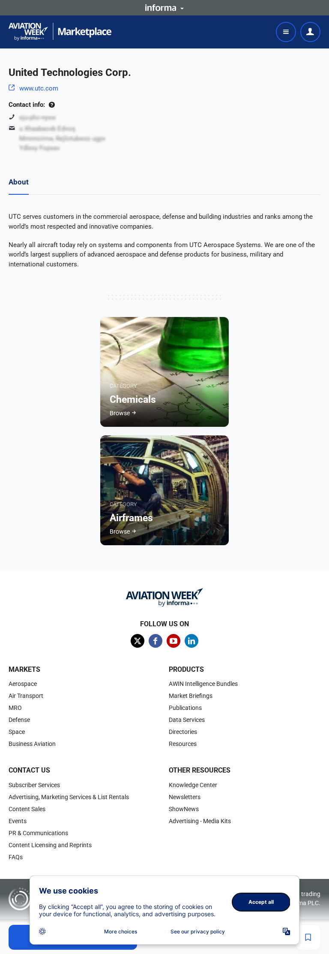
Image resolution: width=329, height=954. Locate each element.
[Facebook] (155, 641)
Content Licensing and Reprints (50, 845)
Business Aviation (32, 743)
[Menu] (286, 32)
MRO (15, 707)
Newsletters (184, 797)
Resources (183, 743)
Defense (19, 719)
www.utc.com (38, 88)
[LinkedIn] (191, 641)
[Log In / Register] (310, 32)
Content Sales (27, 809)
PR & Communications (38, 833)
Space (17, 731)
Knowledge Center (193, 785)
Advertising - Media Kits (200, 821)
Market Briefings (190, 695)
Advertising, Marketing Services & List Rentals (69, 797)
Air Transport (26, 695)
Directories (183, 731)
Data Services (187, 719)
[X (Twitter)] (137, 641)
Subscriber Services (34, 785)
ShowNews (184, 809)
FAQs (16, 857)
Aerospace (23, 683)
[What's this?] (51, 105)
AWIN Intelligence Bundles (203, 683)
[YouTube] (173, 641)
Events (18, 821)
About (19, 182)
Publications (185, 707)
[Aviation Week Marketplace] (60, 32)
